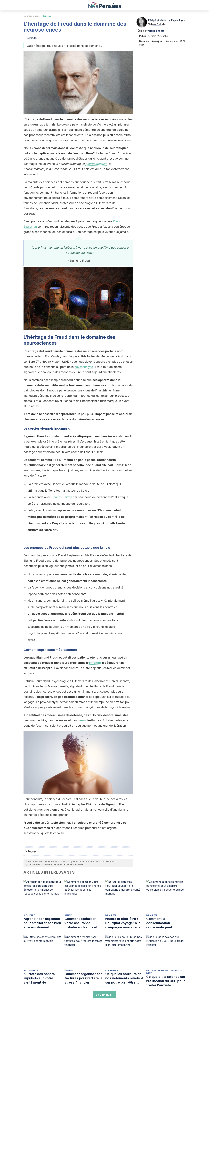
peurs (82, 720)
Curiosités (111, 970)
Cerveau (46, 16)
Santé (68, 915)
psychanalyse (83, 367)
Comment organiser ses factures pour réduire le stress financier (83, 978)
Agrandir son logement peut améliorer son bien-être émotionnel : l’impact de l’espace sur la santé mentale (43, 923)
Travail (68, 970)
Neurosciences (32, 16)
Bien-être (29, 915)
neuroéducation (96, 163)
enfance (95, 662)
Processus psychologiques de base (164, 971)
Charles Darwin (61, 497)
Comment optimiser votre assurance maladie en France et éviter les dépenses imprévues (80, 923)
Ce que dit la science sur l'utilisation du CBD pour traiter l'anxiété (165, 981)
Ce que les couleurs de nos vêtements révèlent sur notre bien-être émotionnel (124, 978)
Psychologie (31, 970)
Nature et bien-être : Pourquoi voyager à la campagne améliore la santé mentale (122, 923)
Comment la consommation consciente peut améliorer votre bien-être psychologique (163, 923)
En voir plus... (104, 994)
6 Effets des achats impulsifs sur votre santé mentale (39, 978)
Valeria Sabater (157, 24)
